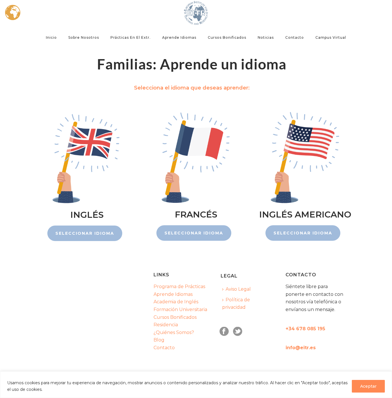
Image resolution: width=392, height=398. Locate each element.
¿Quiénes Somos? (174, 332)
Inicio (51, 37)
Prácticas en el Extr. (130, 37)
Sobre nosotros (83, 37)
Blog (159, 340)
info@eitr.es (301, 347)
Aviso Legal (238, 289)
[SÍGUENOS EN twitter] (237, 332)
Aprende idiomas (179, 37)
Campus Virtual (330, 37)
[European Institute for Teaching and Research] (196, 13)
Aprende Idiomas (173, 294)
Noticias (266, 37)
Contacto (294, 37)
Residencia (166, 324)
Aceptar (368, 386)
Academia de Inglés (176, 301)
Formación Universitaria (180, 309)
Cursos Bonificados (227, 37)
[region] (196, 384)
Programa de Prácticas (179, 286)
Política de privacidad (236, 303)
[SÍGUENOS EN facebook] (224, 332)
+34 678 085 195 (305, 328)
